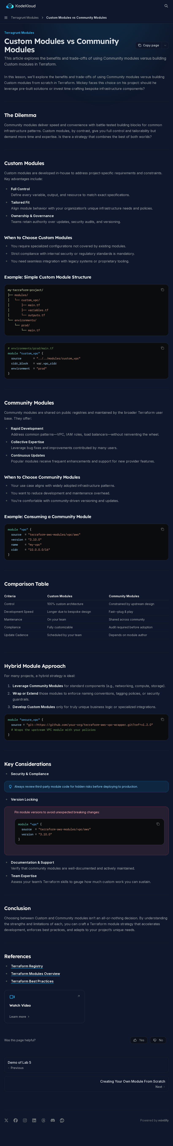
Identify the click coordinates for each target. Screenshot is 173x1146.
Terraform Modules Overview (35, 974)
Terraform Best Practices (32, 981)
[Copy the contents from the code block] (162, 289)
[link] (44, 1006)
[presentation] (86, 727)
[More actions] (165, 45)
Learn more (17, 1016)
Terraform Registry (27, 966)
